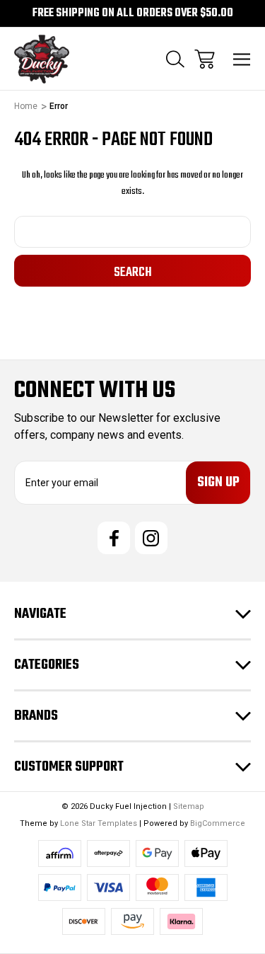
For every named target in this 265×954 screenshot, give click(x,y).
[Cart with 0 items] (204, 59)
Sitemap (188, 806)
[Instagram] (151, 538)
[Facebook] (114, 538)
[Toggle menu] (242, 59)
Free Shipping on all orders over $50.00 (133, 13)
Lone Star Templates (98, 823)
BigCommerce (217, 823)
